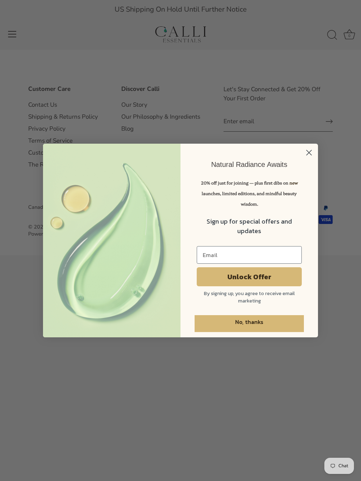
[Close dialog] (309, 152)
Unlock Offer (249, 276)
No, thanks (249, 322)
